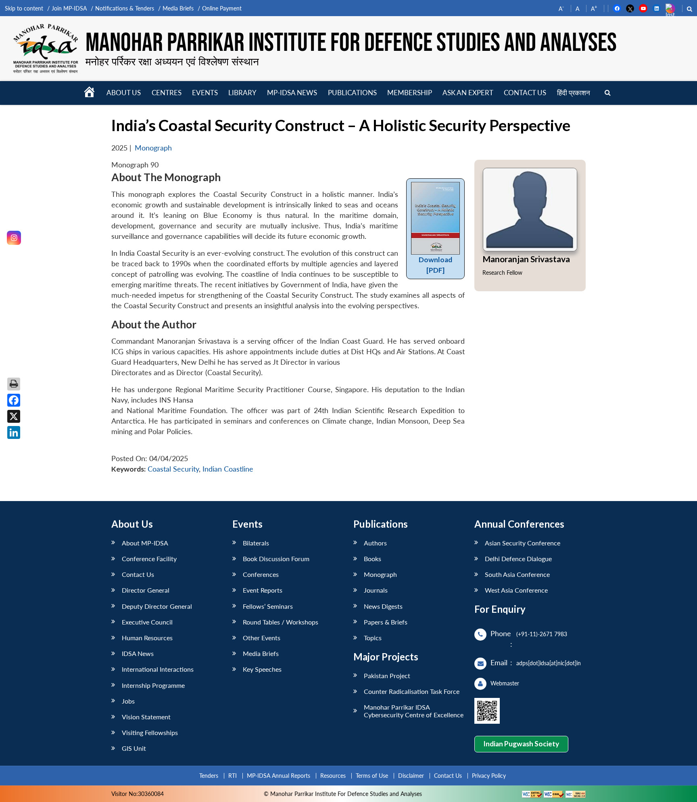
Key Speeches (262, 669)
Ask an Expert (467, 92)
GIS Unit (134, 748)
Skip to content (24, 8)
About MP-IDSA (145, 543)
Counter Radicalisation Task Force (411, 691)
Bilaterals (256, 543)
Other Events (261, 637)
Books (372, 558)
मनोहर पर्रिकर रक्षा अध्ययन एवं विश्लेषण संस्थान (172, 61)
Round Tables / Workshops (280, 622)
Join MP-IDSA (69, 8)
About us (123, 92)
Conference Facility (149, 558)
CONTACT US (525, 92)
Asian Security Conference (522, 543)
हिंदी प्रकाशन (573, 92)
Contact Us (138, 574)
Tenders (208, 775)
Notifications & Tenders (124, 8)
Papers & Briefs (385, 622)
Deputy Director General (157, 606)
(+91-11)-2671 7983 (541, 634)
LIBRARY (242, 92)
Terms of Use (372, 775)
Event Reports (262, 590)
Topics (373, 637)
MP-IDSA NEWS (292, 92)
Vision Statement (146, 717)
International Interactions (158, 669)
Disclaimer (411, 775)
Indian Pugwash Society (521, 743)
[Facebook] (14, 400)
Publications (352, 92)
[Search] (608, 93)
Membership (409, 92)
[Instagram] (14, 238)
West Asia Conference (516, 590)
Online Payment (222, 8)
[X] (14, 416)
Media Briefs (178, 8)
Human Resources (147, 637)
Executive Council (147, 622)
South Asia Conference (517, 574)
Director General (145, 590)
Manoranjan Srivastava (526, 259)
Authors (375, 543)
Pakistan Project (387, 675)
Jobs (128, 701)
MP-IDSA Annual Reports (278, 775)
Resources (333, 775)
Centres (167, 92)
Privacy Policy (489, 775)
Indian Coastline (227, 469)
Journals (376, 590)
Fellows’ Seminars (268, 606)
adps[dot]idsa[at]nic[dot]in (548, 663)
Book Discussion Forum (276, 558)
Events (205, 92)
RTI (232, 775)
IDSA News (138, 653)
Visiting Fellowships (150, 732)
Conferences (261, 574)
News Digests (383, 606)
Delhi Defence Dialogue (518, 558)
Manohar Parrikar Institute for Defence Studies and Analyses (351, 43)
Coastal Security (173, 469)
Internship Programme (153, 685)
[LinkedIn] (14, 432)
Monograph (153, 148)
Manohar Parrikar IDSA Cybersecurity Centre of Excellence (413, 710)
